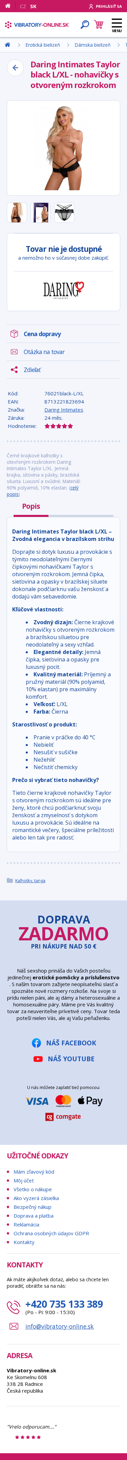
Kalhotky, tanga (30, 880)
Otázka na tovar (44, 352)
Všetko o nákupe (33, 1189)
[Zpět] (15, 67)
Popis (31, 506)
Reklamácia (26, 1224)
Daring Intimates (63, 409)
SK (33, 6)
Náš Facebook (71, 1042)
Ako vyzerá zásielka (36, 1198)
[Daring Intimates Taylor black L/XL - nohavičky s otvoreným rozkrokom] (63, 148)
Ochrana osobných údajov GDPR (51, 1233)
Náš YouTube (71, 1058)
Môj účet (24, 1180)
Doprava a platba (34, 1215)
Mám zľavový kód (34, 1171)
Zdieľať (32, 370)
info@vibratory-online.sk (59, 1326)
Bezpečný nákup (32, 1206)
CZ (23, 6)
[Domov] (10, 5)
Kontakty (24, 1242)
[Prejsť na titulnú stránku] (37, 25)
